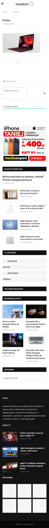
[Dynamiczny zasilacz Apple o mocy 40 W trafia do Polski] (10, 210)
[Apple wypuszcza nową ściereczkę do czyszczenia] (10, 240)
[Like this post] (20, 62)
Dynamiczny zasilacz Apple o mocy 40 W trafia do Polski (32, 207)
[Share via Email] (29, 62)
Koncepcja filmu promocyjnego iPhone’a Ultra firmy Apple (35, 324)
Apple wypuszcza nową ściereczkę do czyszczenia (31, 237)
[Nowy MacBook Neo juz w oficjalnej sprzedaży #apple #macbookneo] (39, 490)
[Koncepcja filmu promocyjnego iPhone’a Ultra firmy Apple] (36, 311)
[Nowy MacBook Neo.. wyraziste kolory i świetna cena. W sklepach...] (9, 505)
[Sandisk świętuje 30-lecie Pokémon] (13, 340)
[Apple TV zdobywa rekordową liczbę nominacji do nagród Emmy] (10, 467)
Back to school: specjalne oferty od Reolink (11, 324)
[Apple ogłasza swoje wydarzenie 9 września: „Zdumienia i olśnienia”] (10, 225)
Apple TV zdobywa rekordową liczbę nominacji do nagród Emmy (32, 466)
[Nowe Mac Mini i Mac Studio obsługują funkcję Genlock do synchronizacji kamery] (36, 340)
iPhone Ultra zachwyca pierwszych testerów (29, 192)
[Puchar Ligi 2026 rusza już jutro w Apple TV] (10, 437)
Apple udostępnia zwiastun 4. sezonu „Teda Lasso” (32, 449)
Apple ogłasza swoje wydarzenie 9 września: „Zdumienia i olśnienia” (30, 223)
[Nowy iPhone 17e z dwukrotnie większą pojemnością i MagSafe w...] (24, 505)
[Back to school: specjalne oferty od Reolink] (13, 311)
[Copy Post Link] (26, 62)
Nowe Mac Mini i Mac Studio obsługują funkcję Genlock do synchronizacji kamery (35, 354)
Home (5, 12)
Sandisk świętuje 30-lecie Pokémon (11, 351)
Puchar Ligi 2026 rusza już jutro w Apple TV (31, 434)
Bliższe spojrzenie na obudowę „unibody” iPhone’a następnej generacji (23, 178)
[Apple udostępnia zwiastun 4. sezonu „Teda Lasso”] (10, 452)
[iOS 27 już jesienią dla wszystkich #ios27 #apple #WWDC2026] (24, 490)
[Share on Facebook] (22, 62)
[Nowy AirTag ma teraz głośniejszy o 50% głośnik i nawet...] (39, 505)
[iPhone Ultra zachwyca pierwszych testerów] (10, 194)
